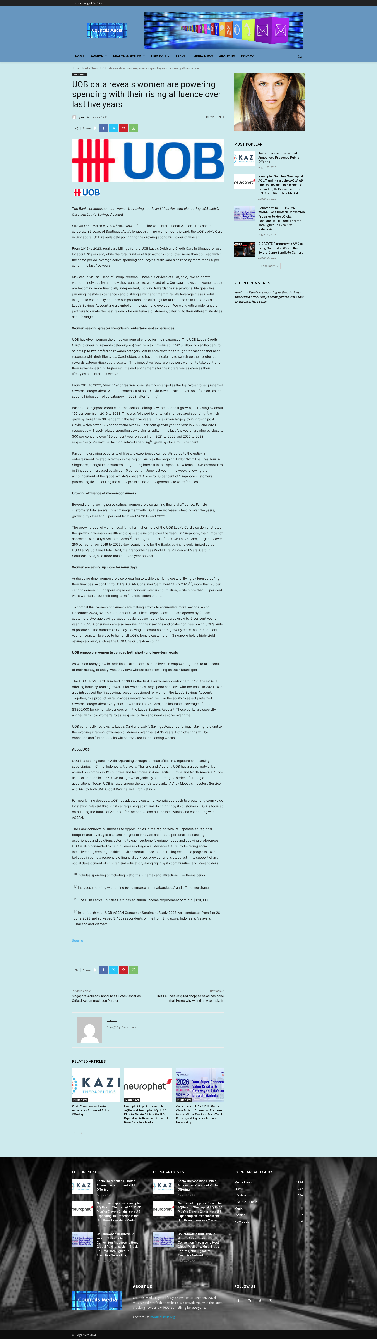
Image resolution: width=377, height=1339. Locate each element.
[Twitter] (113, 128)
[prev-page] (74, 1133)
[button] (300, 56)
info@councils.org (162, 1317)
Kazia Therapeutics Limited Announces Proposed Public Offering (91, 1110)
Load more (268, 266)
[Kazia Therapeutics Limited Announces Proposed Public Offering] (96, 1085)
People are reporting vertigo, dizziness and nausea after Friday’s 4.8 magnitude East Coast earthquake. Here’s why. (268, 296)
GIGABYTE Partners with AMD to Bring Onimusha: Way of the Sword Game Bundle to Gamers (280, 248)
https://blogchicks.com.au (122, 1027)
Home (76, 68)
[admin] (75, 117)
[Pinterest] (123, 128)
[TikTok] (260, 1300)
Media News (90, 68)
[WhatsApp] (133, 128)
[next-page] (81, 1133)
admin (85, 117)
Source (77, 941)
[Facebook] (103, 128)
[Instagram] (249, 1300)
